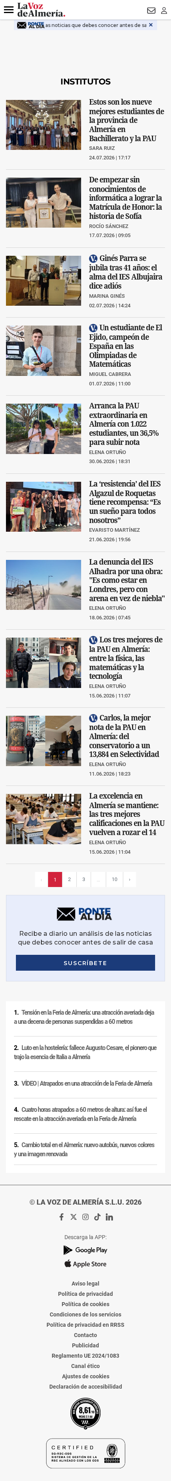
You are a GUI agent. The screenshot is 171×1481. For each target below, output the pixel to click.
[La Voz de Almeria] (41, 10)
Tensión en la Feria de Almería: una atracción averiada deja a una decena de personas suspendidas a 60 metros (84, 1017)
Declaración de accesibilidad (85, 1386)
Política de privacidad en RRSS (85, 1325)
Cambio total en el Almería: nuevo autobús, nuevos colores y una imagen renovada (84, 1149)
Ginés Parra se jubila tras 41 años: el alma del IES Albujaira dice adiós (125, 272)
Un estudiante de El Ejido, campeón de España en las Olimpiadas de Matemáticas (125, 346)
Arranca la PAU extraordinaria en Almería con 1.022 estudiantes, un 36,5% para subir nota (123, 423)
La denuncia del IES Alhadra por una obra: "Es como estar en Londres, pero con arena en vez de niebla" (127, 579)
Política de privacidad (85, 1294)
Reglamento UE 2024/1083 (85, 1356)
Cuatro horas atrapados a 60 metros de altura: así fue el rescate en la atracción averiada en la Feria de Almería (80, 1114)
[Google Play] (85, 1250)
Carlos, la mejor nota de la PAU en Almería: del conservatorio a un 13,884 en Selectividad (124, 736)
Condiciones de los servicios (85, 1314)
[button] (9, 10)
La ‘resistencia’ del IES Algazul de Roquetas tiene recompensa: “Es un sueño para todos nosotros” (125, 502)
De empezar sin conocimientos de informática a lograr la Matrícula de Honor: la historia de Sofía (125, 197)
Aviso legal (85, 1283)
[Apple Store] (85, 1263)
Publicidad (85, 1345)
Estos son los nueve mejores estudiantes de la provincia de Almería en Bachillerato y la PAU (126, 119)
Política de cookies (85, 1304)
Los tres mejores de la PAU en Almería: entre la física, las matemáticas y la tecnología (125, 658)
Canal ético (85, 1366)
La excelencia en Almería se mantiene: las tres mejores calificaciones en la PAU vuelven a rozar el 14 (126, 814)
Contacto (85, 1335)
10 (114, 879)
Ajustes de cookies (85, 1376)
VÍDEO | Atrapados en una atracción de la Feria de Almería (86, 1084)
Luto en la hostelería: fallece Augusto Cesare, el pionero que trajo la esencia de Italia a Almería (85, 1052)
